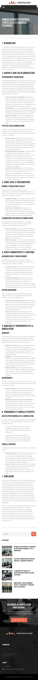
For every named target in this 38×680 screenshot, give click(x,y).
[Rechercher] (33, 534)
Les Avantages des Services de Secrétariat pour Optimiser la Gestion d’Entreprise (24, 573)
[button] (3, 7)
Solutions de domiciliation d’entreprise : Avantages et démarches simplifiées (24, 560)
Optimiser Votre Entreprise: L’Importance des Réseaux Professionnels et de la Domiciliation (25, 549)
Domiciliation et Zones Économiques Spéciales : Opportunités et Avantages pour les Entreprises (24, 585)
